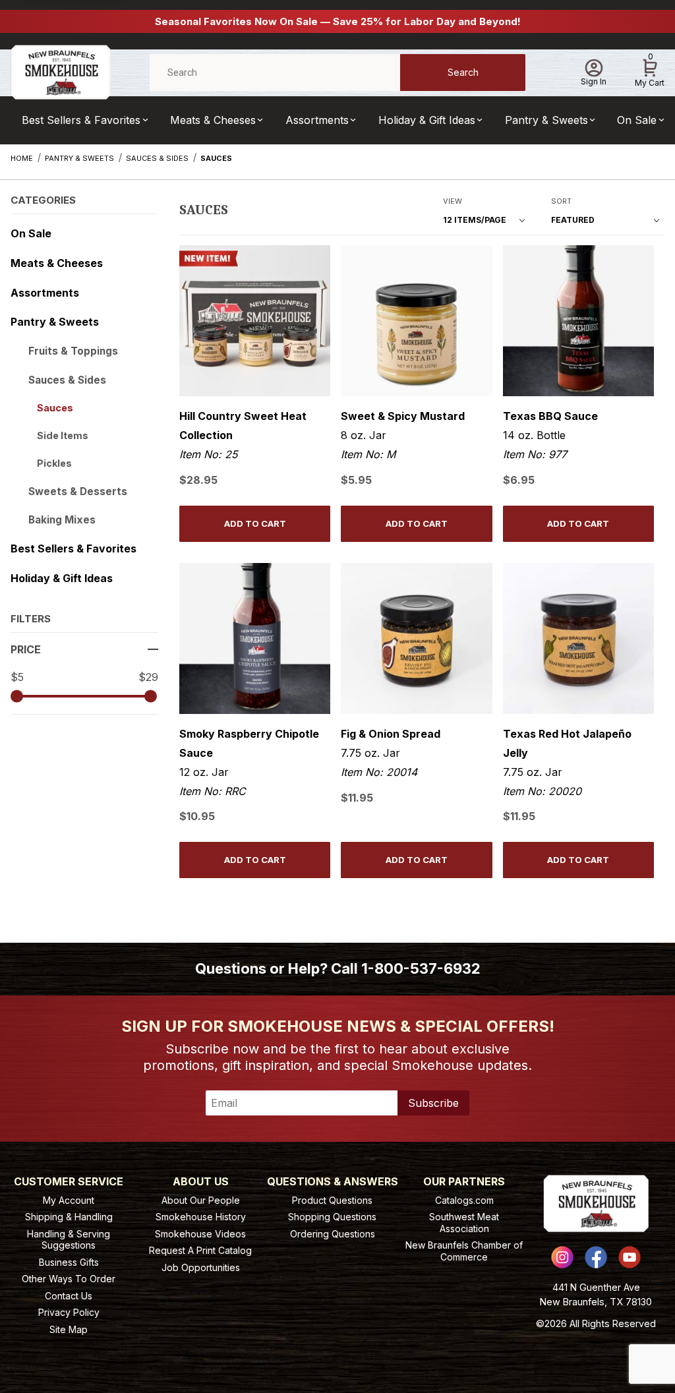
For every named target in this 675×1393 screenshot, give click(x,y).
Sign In (593, 81)
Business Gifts (69, 1262)
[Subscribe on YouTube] (629, 1257)
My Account (68, 1200)
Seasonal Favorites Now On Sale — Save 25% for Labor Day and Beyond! (338, 21)
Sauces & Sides (67, 380)
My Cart (649, 70)
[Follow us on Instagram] (562, 1257)
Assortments (317, 120)
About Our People (200, 1200)
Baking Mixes (62, 520)
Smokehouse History (201, 1216)
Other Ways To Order (68, 1278)
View (452, 201)
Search (463, 72)
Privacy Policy (69, 1312)
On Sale (637, 120)
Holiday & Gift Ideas (426, 120)
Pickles (54, 463)
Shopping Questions (332, 1216)
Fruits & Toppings (73, 351)
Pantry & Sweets (546, 120)
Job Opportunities (200, 1267)
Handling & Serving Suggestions (68, 1239)
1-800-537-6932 (421, 968)
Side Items (62, 435)
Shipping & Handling (69, 1216)
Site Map (68, 1329)
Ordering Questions (332, 1233)
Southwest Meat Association (464, 1222)
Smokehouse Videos (200, 1233)
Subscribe (433, 1103)
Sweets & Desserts (77, 491)
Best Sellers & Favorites (81, 120)
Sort (561, 201)
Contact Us (68, 1295)
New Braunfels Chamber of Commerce (464, 1250)
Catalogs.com (464, 1200)
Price (26, 649)
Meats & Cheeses (213, 120)
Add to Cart (255, 523)
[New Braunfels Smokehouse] (61, 71)
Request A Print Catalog (200, 1250)
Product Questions (332, 1200)
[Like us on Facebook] (596, 1257)
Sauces (55, 407)
